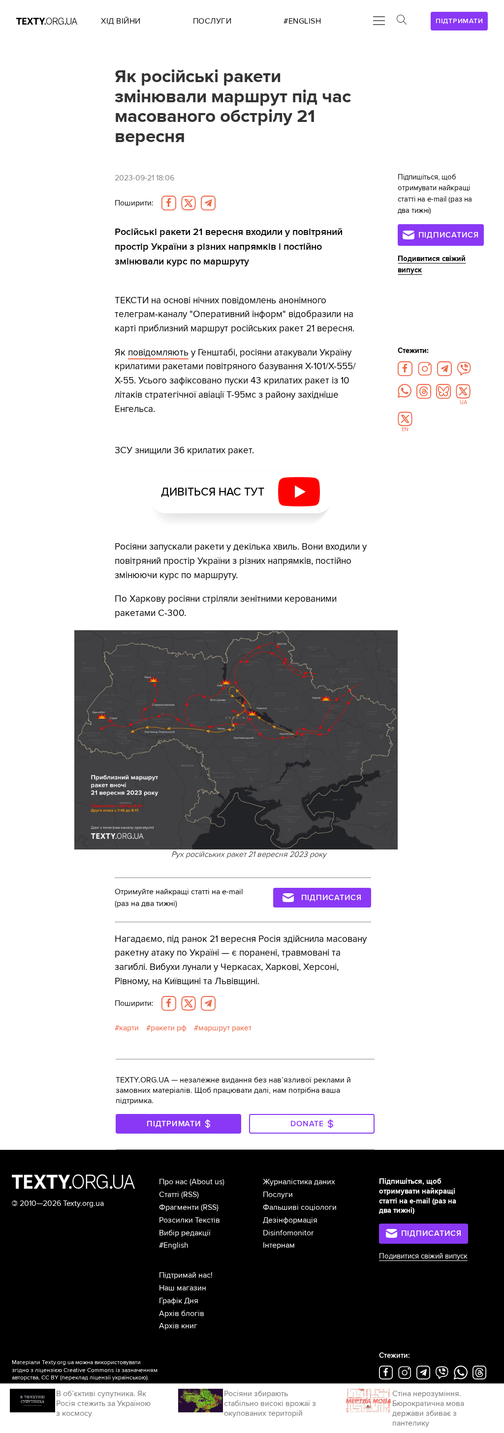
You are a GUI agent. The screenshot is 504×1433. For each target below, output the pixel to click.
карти (129, 1028)
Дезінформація (290, 1220)
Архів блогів (181, 1313)
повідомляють (158, 352)
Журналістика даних (299, 1182)
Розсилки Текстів (189, 1220)
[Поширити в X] (188, 203)
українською (129, 1377)
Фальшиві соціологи (300, 1207)
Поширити (134, 203)
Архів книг (178, 1326)
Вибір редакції (185, 1233)
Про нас (173, 1182)
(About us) (206, 1182)
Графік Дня (178, 1301)
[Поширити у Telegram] (208, 203)
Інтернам (279, 1245)
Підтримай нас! (186, 1275)
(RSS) (190, 1194)
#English (174, 1245)
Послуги (278, 1194)
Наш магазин (182, 1288)
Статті (169, 1194)
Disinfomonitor (288, 1233)
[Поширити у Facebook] (168, 203)
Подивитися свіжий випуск (423, 1256)
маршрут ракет (225, 1028)
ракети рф (169, 1028)
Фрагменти (179, 1207)
